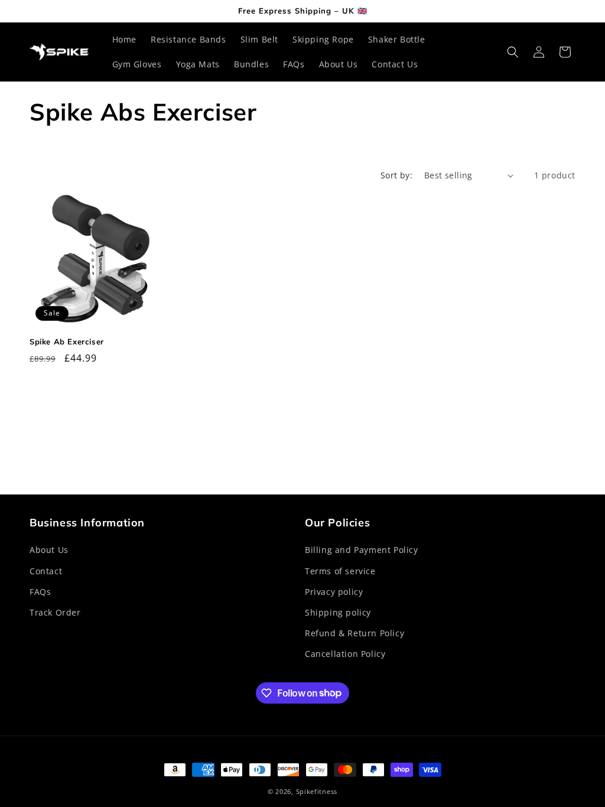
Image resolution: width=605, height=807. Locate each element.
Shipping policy (338, 612)
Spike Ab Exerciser (67, 341)
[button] (513, 52)
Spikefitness (316, 791)
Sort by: (396, 175)
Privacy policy (334, 591)
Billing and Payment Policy (361, 549)
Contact (46, 571)
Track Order (55, 612)
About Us (49, 549)
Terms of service (340, 571)
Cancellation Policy (345, 653)
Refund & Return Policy (354, 633)
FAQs (40, 591)
